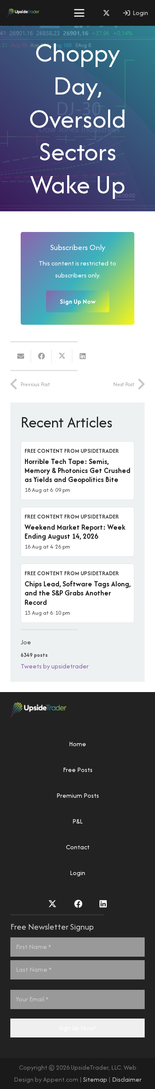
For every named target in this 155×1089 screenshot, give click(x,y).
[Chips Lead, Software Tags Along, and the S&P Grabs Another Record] (77, 593)
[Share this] (41, 356)
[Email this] (20, 356)
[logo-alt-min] (23, 13)
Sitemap (95, 1079)
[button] (79, 13)
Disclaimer (127, 1079)
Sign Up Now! (77, 1027)
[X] (106, 13)
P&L (77, 821)
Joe (26, 642)
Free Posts (78, 769)
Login (77, 872)
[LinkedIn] (103, 904)
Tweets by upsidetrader (55, 666)
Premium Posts (77, 795)
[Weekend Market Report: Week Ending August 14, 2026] (77, 532)
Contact (78, 846)
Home (77, 743)
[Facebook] (78, 904)
